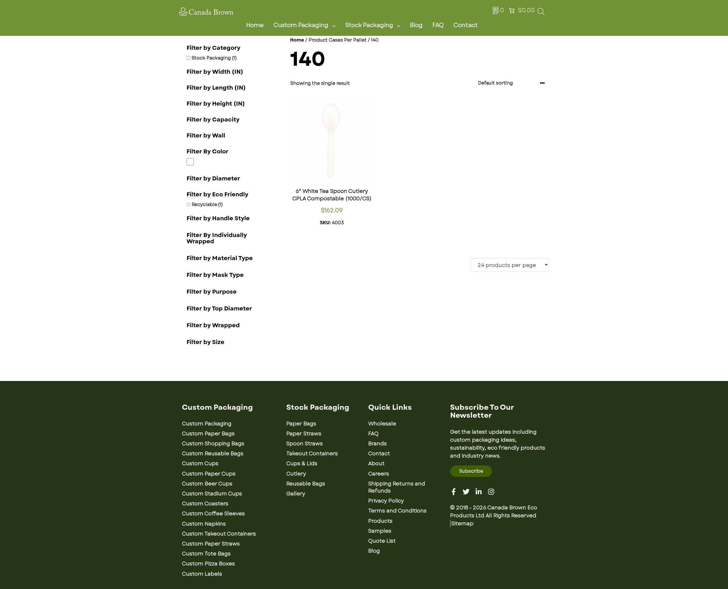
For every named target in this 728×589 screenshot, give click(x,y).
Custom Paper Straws (211, 543)
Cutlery (296, 473)
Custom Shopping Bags (213, 443)
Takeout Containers (312, 453)
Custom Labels (202, 574)
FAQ (438, 25)
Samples (379, 531)
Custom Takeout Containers (219, 533)
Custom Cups (200, 463)
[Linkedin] (478, 491)
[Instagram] (491, 491)
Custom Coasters (205, 503)
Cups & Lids (301, 463)
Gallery (295, 493)
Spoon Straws (304, 443)
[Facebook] (453, 491)
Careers (378, 473)
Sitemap (462, 523)
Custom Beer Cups (207, 483)
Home (255, 25)
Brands (377, 443)
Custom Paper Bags (208, 433)
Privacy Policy (386, 500)
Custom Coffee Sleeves (213, 513)
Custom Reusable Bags (212, 453)
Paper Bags (301, 423)
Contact (466, 25)
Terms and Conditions (397, 510)
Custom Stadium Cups (212, 493)
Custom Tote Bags (206, 553)
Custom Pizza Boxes (208, 563)
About (376, 463)
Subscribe (471, 471)
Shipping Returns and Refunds (396, 487)
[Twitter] (466, 491)
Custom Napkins (204, 524)
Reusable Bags (305, 483)
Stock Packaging (369, 25)
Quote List (382, 541)
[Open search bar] (541, 13)
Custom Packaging (301, 25)
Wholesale (382, 423)
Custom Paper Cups (208, 473)
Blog (416, 25)
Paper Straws (303, 433)
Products (380, 521)
